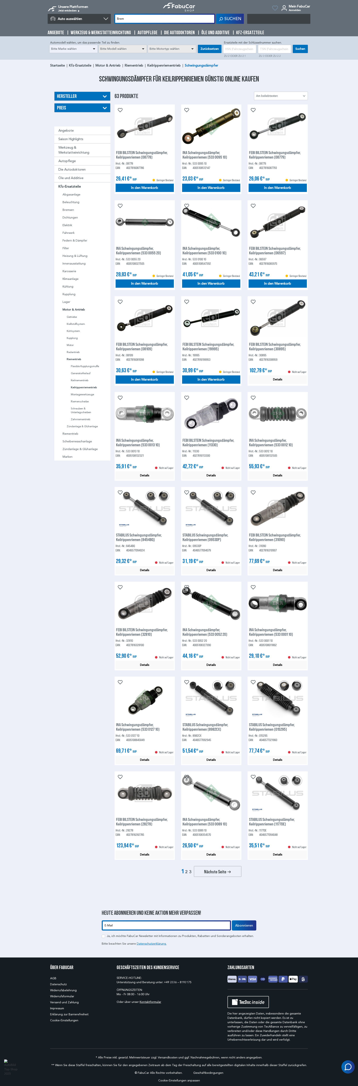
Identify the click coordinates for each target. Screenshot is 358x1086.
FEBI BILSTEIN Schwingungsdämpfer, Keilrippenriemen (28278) (142, 821)
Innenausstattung (74, 263)
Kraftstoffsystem (76, 323)
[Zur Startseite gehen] (179, 7)
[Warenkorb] (278, 19)
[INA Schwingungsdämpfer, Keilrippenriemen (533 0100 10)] (211, 222)
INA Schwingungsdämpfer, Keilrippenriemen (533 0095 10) (205, 154)
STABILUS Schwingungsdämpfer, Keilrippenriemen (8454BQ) (139, 537)
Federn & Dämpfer (75, 240)
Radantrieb (73, 352)
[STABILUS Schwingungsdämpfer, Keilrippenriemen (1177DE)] (278, 793)
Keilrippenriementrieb (84, 387)
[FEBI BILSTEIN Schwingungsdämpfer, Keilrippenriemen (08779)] (278, 126)
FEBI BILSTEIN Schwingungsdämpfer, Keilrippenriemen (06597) (275, 250)
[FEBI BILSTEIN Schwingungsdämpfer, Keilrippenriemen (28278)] (145, 793)
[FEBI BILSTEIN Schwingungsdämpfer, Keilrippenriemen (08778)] (145, 126)
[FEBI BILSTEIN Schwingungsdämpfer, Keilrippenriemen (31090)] (278, 508)
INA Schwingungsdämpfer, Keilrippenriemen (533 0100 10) (204, 250)
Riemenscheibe (80, 401)
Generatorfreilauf (80, 373)
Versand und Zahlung (64, 1002)
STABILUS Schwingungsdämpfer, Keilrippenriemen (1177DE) (272, 821)
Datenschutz (58, 984)
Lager (66, 302)
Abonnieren (244, 925)
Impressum (57, 1008)
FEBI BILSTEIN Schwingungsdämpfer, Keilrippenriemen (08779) (275, 154)
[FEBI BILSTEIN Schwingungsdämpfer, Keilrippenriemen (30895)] (278, 318)
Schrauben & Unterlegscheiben (81, 410)
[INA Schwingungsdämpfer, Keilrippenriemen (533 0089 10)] (211, 793)
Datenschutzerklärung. (152, 943)
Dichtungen (70, 217)
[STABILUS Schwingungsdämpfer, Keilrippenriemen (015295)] (278, 698)
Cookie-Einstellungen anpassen (179, 1080)
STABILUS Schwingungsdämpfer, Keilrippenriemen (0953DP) (205, 537)
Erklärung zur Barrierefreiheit (69, 1014)
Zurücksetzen (210, 49)
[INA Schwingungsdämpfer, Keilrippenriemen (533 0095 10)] (211, 126)
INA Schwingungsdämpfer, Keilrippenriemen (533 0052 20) (205, 631)
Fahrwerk (69, 233)
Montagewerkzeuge (82, 394)
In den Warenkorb (144, 188)
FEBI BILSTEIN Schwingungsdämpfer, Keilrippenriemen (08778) (142, 154)
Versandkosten (168, 1057)
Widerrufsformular (62, 996)
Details (277, 379)
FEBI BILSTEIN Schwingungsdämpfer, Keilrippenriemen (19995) (208, 346)
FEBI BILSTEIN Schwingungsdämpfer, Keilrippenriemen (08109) (142, 346)
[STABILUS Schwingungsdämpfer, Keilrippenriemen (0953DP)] (211, 508)
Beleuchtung (71, 202)
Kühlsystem (73, 330)
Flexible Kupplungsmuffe (85, 366)
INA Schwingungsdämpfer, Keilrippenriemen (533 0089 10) (205, 821)
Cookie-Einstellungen (64, 1020)
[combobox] (73, 49)
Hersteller (67, 96)
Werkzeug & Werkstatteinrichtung (73, 150)
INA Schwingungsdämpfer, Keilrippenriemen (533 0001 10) (271, 631)
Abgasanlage (71, 194)
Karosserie (69, 271)
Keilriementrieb (79, 380)
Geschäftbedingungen (208, 1073)
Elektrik (67, 225)
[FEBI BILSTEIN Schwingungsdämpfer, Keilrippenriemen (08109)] (145, 318)
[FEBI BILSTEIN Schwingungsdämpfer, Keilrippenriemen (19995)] (211, 318)
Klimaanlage (71, 279)
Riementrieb (74, 359)
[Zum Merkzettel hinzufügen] (120, 110)
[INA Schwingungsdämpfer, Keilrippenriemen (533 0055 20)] (145, 222)
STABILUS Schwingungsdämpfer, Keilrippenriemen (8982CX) (205, 726)
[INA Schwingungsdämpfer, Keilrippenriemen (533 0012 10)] (278, 414)
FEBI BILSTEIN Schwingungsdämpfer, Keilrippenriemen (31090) (275, 537)
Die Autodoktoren (72, 169)
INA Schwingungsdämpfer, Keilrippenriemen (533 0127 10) (138, 726)
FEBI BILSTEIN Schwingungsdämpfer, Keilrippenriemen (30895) (275, 346)
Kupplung (69, 294)
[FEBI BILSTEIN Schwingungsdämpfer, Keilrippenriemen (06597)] (278, 222)
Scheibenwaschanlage (77, 441)
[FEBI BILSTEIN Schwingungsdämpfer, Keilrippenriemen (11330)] (211, 414)
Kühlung (68, 286)
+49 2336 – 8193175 (177, 982)
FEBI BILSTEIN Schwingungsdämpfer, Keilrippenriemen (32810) (142, 631)
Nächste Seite (215, 871)
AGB (53, 978)
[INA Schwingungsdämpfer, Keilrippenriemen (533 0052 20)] (211, 603)
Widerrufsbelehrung (63, 990)
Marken (68, 457)
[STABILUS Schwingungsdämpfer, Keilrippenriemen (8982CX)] (211, 698)
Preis (61, 107)
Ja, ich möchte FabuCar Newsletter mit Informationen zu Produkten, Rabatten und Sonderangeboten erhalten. (180, 936)
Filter (66, 248)
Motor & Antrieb (74, 309)
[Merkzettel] (275, 9)
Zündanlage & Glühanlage (82, 426)
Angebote (66, 130)
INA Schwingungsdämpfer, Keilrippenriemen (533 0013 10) (138, 442)
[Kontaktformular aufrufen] (348, 1067)
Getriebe (72, 316)
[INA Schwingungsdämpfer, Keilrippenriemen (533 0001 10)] (278, 603)
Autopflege (67, 161)
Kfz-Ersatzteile (69, 186)
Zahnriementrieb (80, 419)
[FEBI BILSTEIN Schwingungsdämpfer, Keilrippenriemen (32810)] (145, 603)
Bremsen (68, 210)
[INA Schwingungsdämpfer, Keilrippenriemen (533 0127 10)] (145, 698)
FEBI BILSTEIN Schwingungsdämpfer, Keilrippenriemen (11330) (208, 442)
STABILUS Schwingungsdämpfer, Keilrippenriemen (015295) (272, 726)
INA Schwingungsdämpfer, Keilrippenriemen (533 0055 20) (138, 250)
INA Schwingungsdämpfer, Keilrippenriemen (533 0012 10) (271, 442)
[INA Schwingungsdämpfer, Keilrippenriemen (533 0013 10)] (145, 414)
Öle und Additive (70, 178)
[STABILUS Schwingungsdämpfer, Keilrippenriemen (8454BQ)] (145, 508)
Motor (70, 345)
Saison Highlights (70, 139)
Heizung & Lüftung (75, 256)
